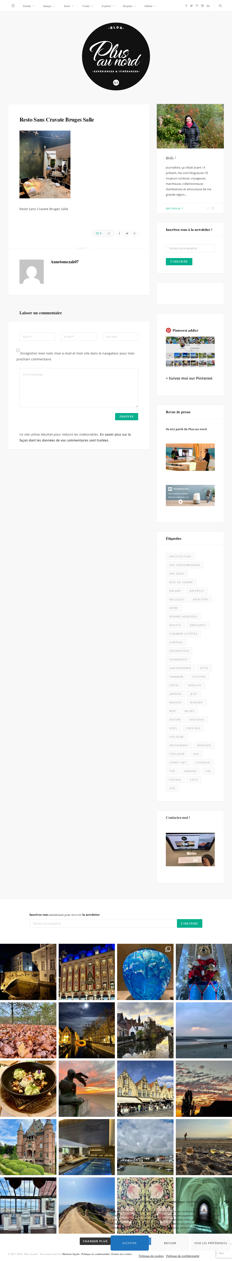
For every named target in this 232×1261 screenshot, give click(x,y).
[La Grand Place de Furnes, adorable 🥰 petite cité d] (145, 1089)
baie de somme (181, 582)
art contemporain (184, 565)
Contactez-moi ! (178, 817)
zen (172, 788)
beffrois (197, 590)
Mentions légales (71, 1254)
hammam (176, 676)
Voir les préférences (206, 1239)
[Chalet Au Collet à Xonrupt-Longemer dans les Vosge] (87, 1147)
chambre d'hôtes (183, 633)
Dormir (27, 6)
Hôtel (174, 685)
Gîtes (204, 668)
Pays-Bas (193, 728)
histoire (199, 676)
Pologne (176, 736)
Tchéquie (202, 762)
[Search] (219, 5)
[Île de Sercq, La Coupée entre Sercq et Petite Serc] (87, 1205)
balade (175, 590)
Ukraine (190, 771)
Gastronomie (180, 668)
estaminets (178, 659)
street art (177, 762)
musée (190, 711)
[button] (223, 1198)
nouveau (197, 719)
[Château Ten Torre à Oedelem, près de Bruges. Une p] (28, 1147)
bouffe (175, 625)
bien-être (200, 599)
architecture (180, 556)
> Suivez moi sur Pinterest (189, 378)
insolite (194, 685)
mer (172, 711)
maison (175, 702)
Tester (67, 6)
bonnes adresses (183, 616)
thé (172, 771)
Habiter (148, 6)
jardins (175, 693)
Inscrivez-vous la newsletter (64, 914)
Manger (47, 6)
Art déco (176, 573)
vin (208, 771)
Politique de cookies (151, 1252)
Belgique (176, 599)
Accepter (132, 1239)
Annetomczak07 (65, 262)
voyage (175, 779)
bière (173, 608)
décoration (179, 651)
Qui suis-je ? (174, 208)
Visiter (85, 6)
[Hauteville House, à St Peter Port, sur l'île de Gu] (28, 1205)
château (176, 642)
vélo (194, 779)
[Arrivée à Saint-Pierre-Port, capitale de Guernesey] (145, 1147)
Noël (173, 728)
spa (196, 754)
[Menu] (13, 5)
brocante (197, 625)
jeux (193, 693)
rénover (204, 745)
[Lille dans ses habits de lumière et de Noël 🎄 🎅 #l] (87, 972)
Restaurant (178, 745)
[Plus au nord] (116, 57)
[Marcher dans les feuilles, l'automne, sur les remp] (28, 1030)
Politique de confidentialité (182, 1252)
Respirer (127, 6)
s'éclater (177, 754)
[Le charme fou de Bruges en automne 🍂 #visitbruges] (145, 1030)
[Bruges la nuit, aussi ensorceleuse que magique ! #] (28, 972)
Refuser (168, 1239)
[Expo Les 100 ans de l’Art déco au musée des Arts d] (145, 972)
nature (175, 719)
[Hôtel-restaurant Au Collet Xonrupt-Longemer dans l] (28, 1089)
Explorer (106, 6)
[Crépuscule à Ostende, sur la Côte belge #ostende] (87, 1089)
